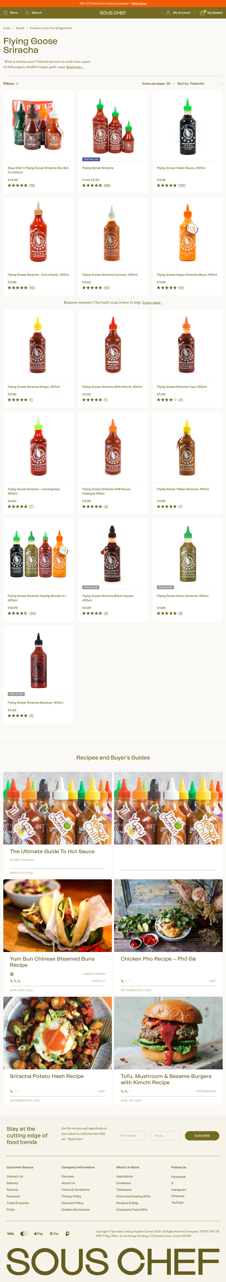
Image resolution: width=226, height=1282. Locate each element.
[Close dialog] (193, 591)
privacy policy (180, 678)
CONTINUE (156, 666)
